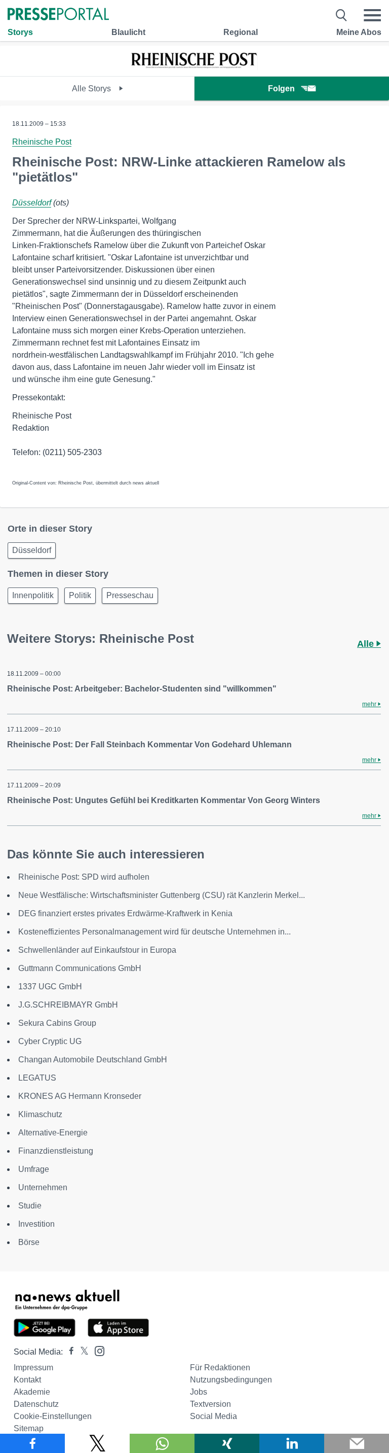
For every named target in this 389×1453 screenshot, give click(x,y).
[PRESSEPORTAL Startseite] (58, 15)
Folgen (281, 88)
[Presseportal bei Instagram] (96, 1350)
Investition (36, 1224)
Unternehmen (42, 1187)
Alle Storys (92, 88)
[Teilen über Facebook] (32, 1443)
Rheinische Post (41, 141)
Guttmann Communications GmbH (79, 968)
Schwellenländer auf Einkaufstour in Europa (97, 950)
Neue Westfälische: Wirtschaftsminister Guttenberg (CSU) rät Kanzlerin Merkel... (161, 895)
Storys (20, 32)
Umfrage (33, 1169)
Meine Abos (358, 32)
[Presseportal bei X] (81, 1351)
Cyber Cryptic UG (50, 1041)
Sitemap (29, 1428)
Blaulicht (128, 32)
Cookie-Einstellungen (53, 1416)
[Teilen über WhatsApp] (162, 1443)
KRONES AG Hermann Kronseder (79, 1096)
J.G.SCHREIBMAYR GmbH (68, 1004)
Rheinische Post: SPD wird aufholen (83, 877)
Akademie (32, 1392)
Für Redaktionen (220, 1367)
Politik (80, 595)
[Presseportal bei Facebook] (68, 1351)
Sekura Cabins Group (57, 1023)
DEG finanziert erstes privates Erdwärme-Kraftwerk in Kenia (125, 913)
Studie (30, 1205)
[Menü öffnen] (372, 15)
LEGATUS (37, 1078)
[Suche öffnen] (341, 15)
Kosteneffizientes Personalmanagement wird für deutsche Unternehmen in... (154, 931)
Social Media (213, 1416)
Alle (366, 644)
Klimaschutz (40, 1114)
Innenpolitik (33, 595)
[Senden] (356, 1443)
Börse (29, 1242)
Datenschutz (36, 1404)
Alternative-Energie (53, 1132)
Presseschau (129, 595)
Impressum (33, 1367)
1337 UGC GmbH (50, 986)
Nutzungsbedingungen (231, 1379)
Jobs (198, 1392)
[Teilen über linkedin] (291, 1443)
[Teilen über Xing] (226, 1443)
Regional (240, 32)
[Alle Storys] (194, 67)
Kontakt (27, 1379)
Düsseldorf (31, 202)
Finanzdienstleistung (55, 1151)
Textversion (210, 1404)
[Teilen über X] (97, 1443)
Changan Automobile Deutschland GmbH (92, 1059)
